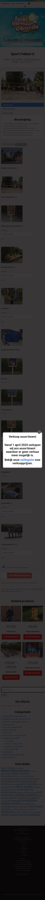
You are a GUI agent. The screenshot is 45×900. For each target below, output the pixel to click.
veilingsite (27, 460)
